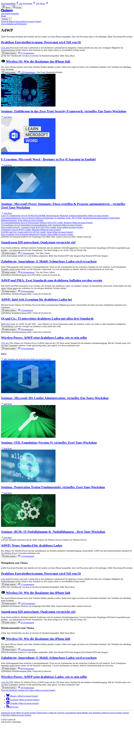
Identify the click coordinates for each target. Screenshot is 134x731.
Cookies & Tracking (56, 713)
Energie (23, 24)
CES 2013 (5, 343)
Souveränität (6, 24)
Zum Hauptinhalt (8, 3)
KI (19, 24)
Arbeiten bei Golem (36, 690)
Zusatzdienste (71, 713)
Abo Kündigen (105, 713)
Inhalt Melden (83, 713)
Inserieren (13, 690)
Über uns (5, 690)
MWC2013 (6, 324)
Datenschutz (42, 713)
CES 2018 (5, 48)
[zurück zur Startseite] (7, 11)
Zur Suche (40, 3)
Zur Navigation (26, 3)
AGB (23, 713)
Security (14, 24)
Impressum (5, 713)
